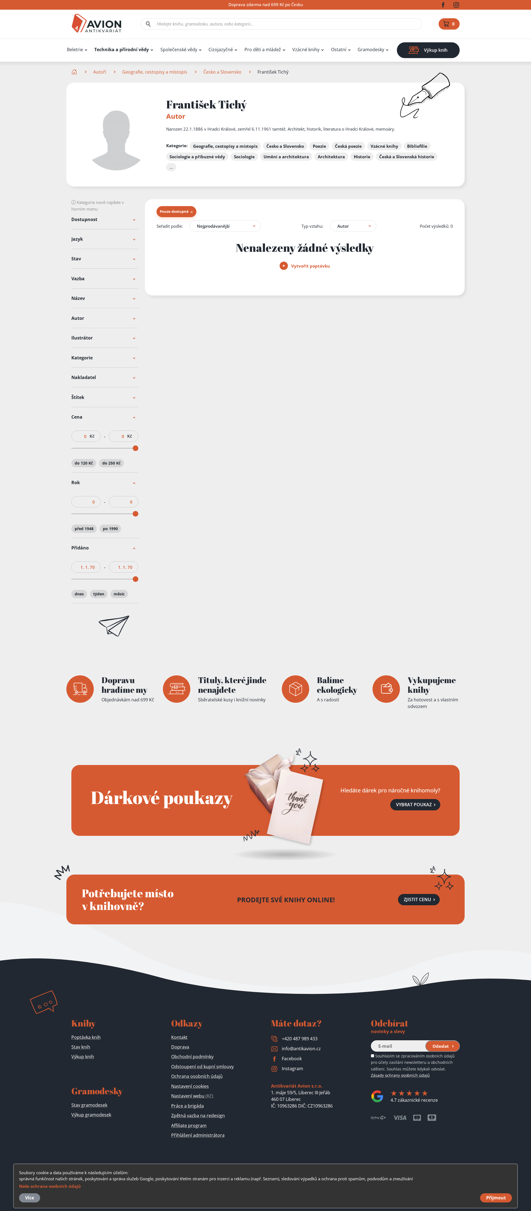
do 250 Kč (111, 463)
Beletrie (75, 49)
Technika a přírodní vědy (121, 49)
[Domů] (74, 72)
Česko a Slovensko (222, 72)
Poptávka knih (86, 1037)
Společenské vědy (178, 49)
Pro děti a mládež (262, 49)
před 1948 (84, 528)
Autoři (99, 72)
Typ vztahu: (312, 226)
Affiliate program (189, 1125)
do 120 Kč (84, 463)
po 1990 (110, 528)
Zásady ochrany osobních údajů (400, 1075)
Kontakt (179, 1037)
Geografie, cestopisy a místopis (154, 72)
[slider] (135, 448)
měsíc (119, 594)
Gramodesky (371, 49)
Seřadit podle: (170, 226)
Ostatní (338, 49)
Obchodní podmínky (192, 1057)
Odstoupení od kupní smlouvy (202, 1067)
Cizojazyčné (221, 49)
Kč (92, 436)
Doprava (180, 1047)
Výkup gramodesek (91, 1115)
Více (29, 1198)
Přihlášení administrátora (198, 1135)
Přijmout (496, 1198)
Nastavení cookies (190, 1086)
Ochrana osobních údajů (197, 1076)
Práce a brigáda (187, 1106)
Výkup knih (82, 1057)
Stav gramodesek (89, 1105)
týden (98, 594)
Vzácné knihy (305, 49)
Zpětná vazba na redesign (198, 1116)
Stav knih (80, 1047)
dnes (79, 594)
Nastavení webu (192, 1096)
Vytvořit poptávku (310, 266)
